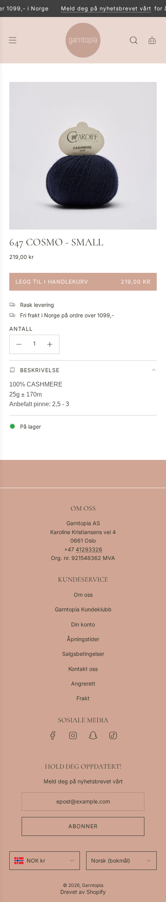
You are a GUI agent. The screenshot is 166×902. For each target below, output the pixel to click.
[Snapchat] (93, 735)
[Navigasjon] (12, 40)
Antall (21, 328)
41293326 (89, 549)
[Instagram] (73, 735)
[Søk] (133, 40)
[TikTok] (113, 735)
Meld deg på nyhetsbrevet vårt (103, 8)
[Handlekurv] (152, 40)
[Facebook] (53, 735)
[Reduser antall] (19, 344)
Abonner (83, 826)
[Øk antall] (50, 344)
